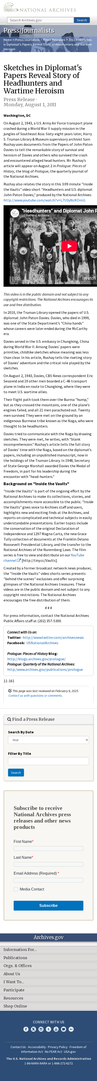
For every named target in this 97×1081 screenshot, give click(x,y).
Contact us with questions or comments (35, 695)
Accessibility (37, 1047)
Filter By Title (19, 753)
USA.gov (70, 1051)
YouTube (56, 1029)
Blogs (63, 1029)
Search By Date (21, 732)
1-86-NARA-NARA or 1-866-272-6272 (48, 1063)
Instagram (41, 1029)
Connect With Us (48, 1022)
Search (82, 20)
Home (8, 40)
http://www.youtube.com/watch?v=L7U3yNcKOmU (44, 200)
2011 (72, 40)
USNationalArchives (42, 642)
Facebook (26, 1029)
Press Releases (54, 40)
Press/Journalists (27, 40)
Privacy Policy (58, 1047)
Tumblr (48, 1029)
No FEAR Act (53, 1051)
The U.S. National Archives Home (40, 8)
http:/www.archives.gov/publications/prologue (45, 669)
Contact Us (18, 1047)
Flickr (71, 1029)
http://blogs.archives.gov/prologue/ (36, 659)
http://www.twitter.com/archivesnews (53, 637)
